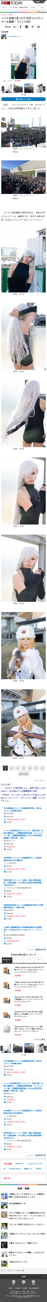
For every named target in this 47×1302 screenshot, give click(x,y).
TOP (23, 1276)
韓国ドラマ (28, 1168)
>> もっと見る (39, 1039)
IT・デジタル (14, 7)
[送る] (26, 26)
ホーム (5, 7)
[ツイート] (14, 26)
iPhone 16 (19, 1163)
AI (4, 1168)
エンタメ (32, 7)
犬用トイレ (40, 959)
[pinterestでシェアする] (32, 26)
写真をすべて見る (25, 99)
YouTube (33, 1284)
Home (13, 1284)
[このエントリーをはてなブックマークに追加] (38, 26)
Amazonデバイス (7, 960)
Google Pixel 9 (15, 1168)
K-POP (38, 1168)
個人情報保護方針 (34, 1288)
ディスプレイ (29, 959)
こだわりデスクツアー (35, 1163)
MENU (38, 2)
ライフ (42, 7)
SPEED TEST (23, 7)
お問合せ (10, 1288)
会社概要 (24, 1288)
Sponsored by (31, 949)
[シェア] (20, 26)
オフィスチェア (18, 959)
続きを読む (23, 774)
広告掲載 (17, 1288)
